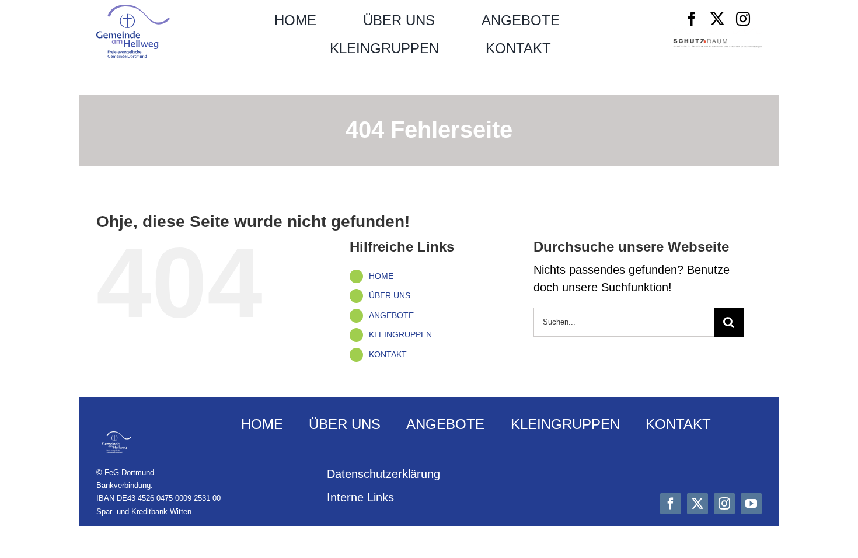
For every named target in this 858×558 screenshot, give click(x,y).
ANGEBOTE (391, 315)
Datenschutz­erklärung (383, 474)
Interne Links (360, 497)
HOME (381, 276)
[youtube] (751, 503)
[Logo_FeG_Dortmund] (133, 10)
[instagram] (743, 19)
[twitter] (717, 19)
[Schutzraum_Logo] (717, 44)
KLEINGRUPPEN (400, 334)
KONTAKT (388, 354)
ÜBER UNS (389, 295)
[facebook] (692, 19)
